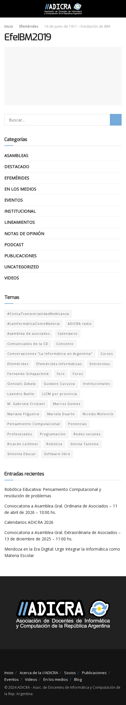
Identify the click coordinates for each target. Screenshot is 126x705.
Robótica (54, 444)
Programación (53, 434)
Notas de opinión (24, 233)
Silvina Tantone (84, 444)
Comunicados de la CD (27, 343)
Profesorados (19, 434)
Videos (11, 278)
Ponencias (77, 424)
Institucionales (96, 383)
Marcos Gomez (67, 403)
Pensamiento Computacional (33, 424)
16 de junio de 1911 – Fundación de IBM (77, 26)
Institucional (20, 211)
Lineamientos (19, 222)
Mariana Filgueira (23, 414)
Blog (78, 679)
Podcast (14, 244)
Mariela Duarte (61, 414)
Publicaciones (20, 255)
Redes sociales (87, 434)
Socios (70, 672)
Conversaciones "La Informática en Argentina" (50, 353)
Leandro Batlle (20, 394)
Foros (78, 373)
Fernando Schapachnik (28, 373)
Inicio (8, 26)
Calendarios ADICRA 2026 (28, 522)
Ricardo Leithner (22, 444)
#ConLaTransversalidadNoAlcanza (38, 313)
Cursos (107, 353)
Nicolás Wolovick (98, 414)
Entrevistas (100, 364)
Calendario (68, 333)
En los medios (20, 189)
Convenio (65, 343)
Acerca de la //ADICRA (39, 672)
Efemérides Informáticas (59, 364)
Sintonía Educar (21, 454)
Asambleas (16, 155)
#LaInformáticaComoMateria (33, 323)
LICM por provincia (59, 394)
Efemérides (28, 26)
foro (61, 373)
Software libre (57, 454)
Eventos (13, 200)
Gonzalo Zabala (21, 383)
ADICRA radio (80, 323)
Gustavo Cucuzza (59, 383)
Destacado (16, 166)
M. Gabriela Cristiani (26, 403)
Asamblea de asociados (28, 333)
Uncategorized (21, 266)
